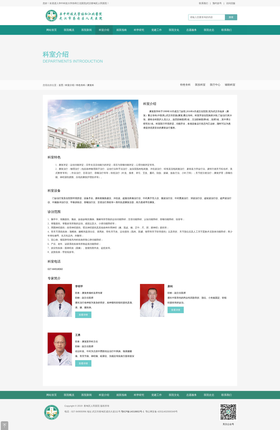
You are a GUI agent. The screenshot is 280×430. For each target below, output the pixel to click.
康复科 (90, 85)
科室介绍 (104, 30)
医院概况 (69, 30)
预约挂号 (217, 3)
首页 (61, 85)
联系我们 (203, 3)
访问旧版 (230, 3)
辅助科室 (230, 84)
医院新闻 (86, 30)
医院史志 (209, 30)
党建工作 (156, 30)
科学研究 (139, 30)
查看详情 (83, 314)
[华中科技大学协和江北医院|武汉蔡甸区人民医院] (78, 15)
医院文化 (174, 30)
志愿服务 (191, 30)
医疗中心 (215, 84)
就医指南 (121, 30)
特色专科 (185, 84)
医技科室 (200, 84)
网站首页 (51, 30)
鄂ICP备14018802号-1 (132, 411)
